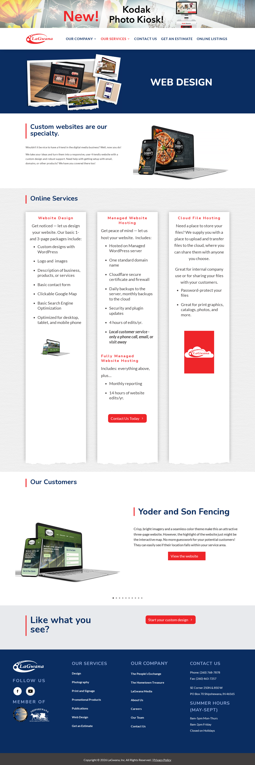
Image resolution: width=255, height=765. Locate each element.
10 (141, 598)
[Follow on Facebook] (17, 691)
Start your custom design (168, 619)
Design (76, 673)
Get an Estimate (177, 39)
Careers (136, 708)
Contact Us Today (125, 418)
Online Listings (212, 39)
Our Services (113, 39)
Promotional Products (86, 699)
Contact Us (145, 39)
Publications (80, 708)
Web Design (80, 717)
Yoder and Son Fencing (184, 511)
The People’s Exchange (146, 673)
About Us (137, 700)
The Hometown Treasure (147, 682)
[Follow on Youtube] (30, 691)
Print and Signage (83, 691)
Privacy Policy (162, 760)
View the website (184, 556)
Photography (80, 682)
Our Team (137, 717)
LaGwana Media (141, 691)
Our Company (79, 39)
